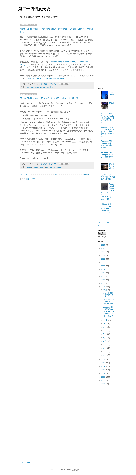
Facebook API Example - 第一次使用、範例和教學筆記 (108, 144)
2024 (103, 252)
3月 (105, 348)
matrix (37, 87)
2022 (103, 259)
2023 (103, 255)
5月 (105, 341)
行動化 (111, 103)
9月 (105, 327)
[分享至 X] (64, 84)
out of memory (51, 167)
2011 (103, 366)
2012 (103, 363)
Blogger (84, 470)
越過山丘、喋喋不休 (111, 166)
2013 (103, 359)
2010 (103, 370)
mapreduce (30, 87)
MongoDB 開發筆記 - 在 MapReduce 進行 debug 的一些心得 (49, 98)
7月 (105, 334)
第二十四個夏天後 (34, 9)
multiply (50, 87)
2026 (103, 245)
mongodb (43, 87)
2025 (103, 248)
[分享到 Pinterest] (68, 84)
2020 (103, 266)
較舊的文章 (88, 175)
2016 (103, 280)
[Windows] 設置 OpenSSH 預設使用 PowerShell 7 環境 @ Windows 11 (108, 131)
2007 (103, 380)
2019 (103, 269)
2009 (103, 373)
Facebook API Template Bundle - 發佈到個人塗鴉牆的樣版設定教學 (107, 118)
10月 (105, 324)
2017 (103, 276)
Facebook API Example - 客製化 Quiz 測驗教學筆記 (108, 156)
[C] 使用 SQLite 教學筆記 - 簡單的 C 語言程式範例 (108, 177)
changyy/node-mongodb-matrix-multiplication (46, 78)
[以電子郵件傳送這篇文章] (60, 84)
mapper (28, 167)
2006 (103, 384)
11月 (105, 320)
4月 (105, 345)
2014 (103, 287)
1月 (105, 355)
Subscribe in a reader (30, 463)
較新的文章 (25, 175)
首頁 (57, 175)
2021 (103, 262)
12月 (105, 290)
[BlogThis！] (62, 84)
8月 (105, 331)
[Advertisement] (106, 54)
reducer (59, 167)
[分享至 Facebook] (66, 84)
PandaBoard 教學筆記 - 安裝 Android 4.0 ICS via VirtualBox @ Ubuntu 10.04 (107, 191)
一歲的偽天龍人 (111, 94)
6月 (105, 338)
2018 (103, 273)
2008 (103, 377)
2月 (105, 352)
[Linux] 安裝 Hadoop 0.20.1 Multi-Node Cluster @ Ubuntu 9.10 (107, 208)
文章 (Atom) (30, 179)
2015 (103, 283)
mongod (35, 167)
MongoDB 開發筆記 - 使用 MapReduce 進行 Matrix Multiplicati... (108, 298)
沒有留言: (52, 84)
